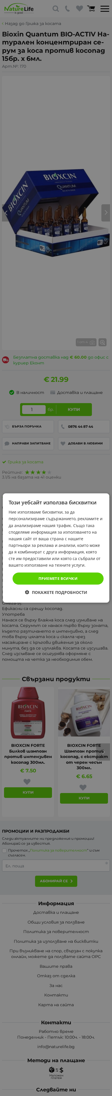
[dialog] (56, 548)
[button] (56, 592)
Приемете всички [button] (58, 578)
